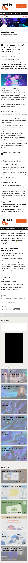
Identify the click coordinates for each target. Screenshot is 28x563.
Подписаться (5, 34)
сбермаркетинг (4, 303)
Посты (2, 40)
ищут (9, 61)
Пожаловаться (13, 34)
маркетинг (10, 302)
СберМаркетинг (7, 32)
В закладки (16, 309)
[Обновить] (11, 319)
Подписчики (9, 40)
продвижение (16, 302)
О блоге (15, 40)
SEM (21, 302)
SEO (6, 302)
